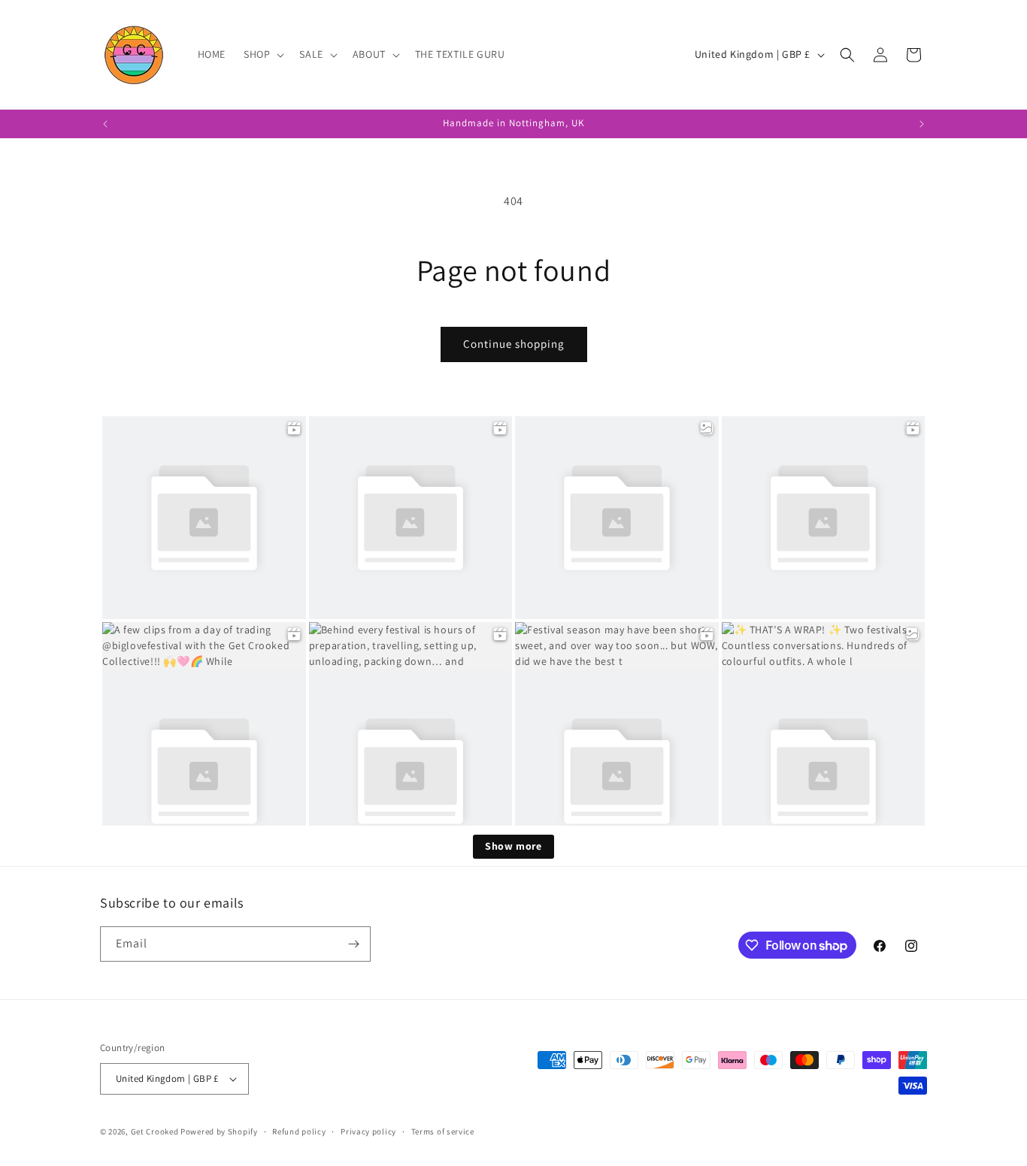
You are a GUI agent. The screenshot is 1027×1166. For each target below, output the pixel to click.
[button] (262, 54)
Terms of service (442, 1131)
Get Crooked (155, 1131)
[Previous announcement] (105, 124)
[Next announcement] (921, 124)
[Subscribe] (353, 944)
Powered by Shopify (219, 1131)
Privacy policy (368, 1131)
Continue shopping (514, 344)
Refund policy (299, 1131)
